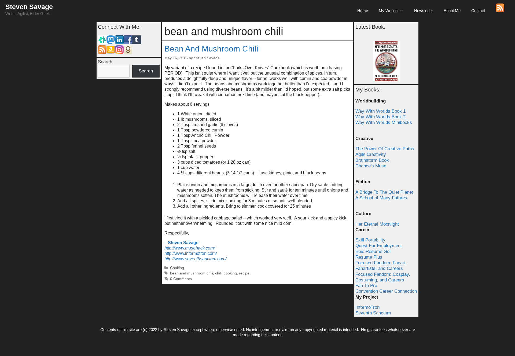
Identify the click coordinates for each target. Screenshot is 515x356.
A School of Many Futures (381, 197)
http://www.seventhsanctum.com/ (195, 258)
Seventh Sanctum (373, 312)
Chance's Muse (370, 165)
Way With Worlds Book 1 (380, 111)
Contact (478, 10)
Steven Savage (29, 6)
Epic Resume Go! (373, 251)
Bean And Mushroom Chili (211, 48)
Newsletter (423, 10)
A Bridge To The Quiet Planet (384, 192)
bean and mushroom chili (191, 273)
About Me (452, 10)
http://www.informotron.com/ (190, 253)
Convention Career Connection (386, 291)
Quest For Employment (378, 245)
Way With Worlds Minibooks (383, 122)
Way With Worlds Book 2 (380, 116)
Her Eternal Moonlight (377, 224)
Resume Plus (368, 257)
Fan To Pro (366, 285)
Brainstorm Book (372, 160)
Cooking (177, 268)
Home (362, 10)
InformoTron (367, 307)
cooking (230, 273)
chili (218, 273)
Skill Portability (370, 240)
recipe (244, 273)
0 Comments (181, 279)
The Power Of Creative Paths (384, 148)
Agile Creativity (370, 154)
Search (105, 61)
